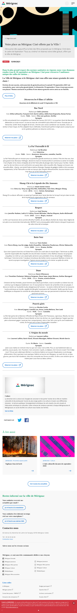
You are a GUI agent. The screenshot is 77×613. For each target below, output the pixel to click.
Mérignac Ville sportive (11, 565)
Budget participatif (44, 586)
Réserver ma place (11, 138)
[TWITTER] (19, 420)
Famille (6, 61)
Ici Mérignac (6, 586)
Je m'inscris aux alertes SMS (14, 521)
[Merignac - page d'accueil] (38, 3)
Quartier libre (43, 590)
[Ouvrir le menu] (73, 3)
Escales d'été (43, 597)
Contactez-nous (8, 539)
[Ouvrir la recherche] (67, 3)
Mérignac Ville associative (12, 574)
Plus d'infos (9, 96)
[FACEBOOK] (25, 420)
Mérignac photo (7, 590)
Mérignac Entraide (10, 558)
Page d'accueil (11, 38)
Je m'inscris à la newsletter (14, 508)
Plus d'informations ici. (12, 607)
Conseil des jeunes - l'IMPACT (11, 593)
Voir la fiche (9, 411)
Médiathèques (9, 571)
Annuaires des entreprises (10, 597)
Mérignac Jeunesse (10, 562)
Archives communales (45, 593)
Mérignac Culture (10, 568)
